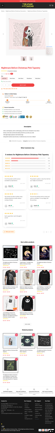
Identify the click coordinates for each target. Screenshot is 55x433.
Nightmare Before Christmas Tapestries (37, 11)
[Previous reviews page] (44, 232)
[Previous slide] (3, 34)
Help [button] (52, 431)
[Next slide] (51, 34)
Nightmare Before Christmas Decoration (16, 11)
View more (27, 324)
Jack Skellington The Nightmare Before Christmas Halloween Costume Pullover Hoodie (44, 288)
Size (2, 76)
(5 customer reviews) (12, 71)
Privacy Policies (28, 409)
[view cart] (52, 5)
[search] (50, 5)
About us (27, 403)
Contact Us (37, 413)
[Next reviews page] (51, 232)
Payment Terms (38, 407)
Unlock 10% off (3, 426)
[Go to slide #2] (31, 58)
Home (2, 11)
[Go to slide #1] (23, 58)
